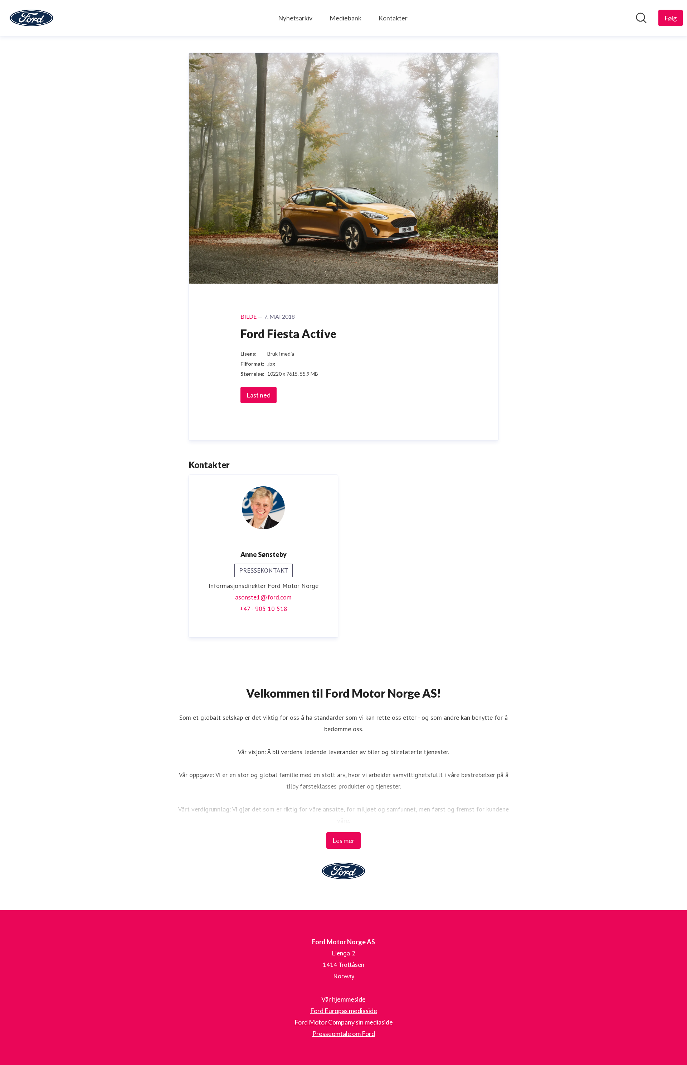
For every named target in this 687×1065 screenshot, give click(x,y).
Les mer (343, 840)
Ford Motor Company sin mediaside (343, 1022)
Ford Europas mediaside (343, 1011)
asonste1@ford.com (263, 597)
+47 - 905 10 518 (263, 608)
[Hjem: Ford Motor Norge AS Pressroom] (31, 18)
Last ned (259, 395)
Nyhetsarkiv (295, 18)
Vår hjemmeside (343, 999)
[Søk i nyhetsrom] (641, 18)
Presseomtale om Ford (343, 1033)
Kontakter (393, 18)
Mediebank (345, 18)
